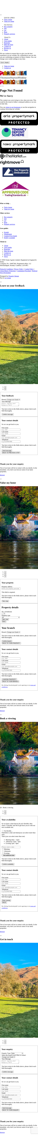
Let (5, 30)
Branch (4, 399)
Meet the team (8, 44)
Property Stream (14, 276)
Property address (7, 587)
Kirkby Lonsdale (9, 238)
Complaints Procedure (24, 271)
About (6, 39)
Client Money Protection (8, 271)
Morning (7, 849)
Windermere (8, 234)
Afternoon (7, 851)
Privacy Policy (18, 269)
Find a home (8, 19)
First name (5, 428)
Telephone (5, 439)
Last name (5, 432)
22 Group (8, 278)
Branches (7, 43)
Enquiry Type (6, 1053)
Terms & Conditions (6, 269)
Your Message (6, 401)
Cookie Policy (29, 269)
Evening (6, 853)
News (6, 50)
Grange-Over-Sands (10, 236)
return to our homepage (13, 107)
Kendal (6, 232)
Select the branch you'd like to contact (14, 1055)
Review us (7, 48)
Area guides (8, 41)
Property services (9, 34)
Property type (6, 615)
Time (13, 836)
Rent (5, 32)
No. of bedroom (7, 612)
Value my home (9, 21)
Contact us (7, 46)
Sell (5, 28)
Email (3, 435)
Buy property (8, 26)
